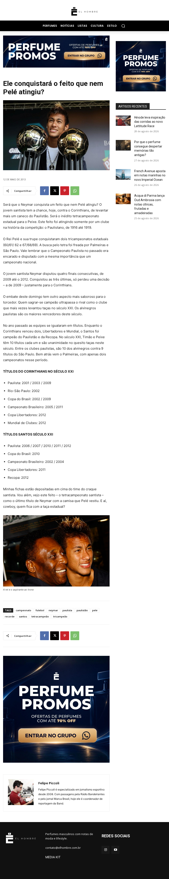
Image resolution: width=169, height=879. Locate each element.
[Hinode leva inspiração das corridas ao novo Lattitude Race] (123, 120)
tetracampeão (40, 616)
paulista (67, 610)
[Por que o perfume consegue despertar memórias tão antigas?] (123, 145)
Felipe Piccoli (48, 783)
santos (23, 616)
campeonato (23, 610)
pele (94, 610)
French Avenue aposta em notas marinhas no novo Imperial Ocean (149, 175)
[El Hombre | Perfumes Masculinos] (84, 11)
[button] (123, 25)
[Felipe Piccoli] (21, 793)
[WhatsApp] (74, 190)
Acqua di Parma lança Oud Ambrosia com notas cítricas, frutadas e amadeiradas (149, 204)
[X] (54, 190)
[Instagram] (105, 850)
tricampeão (60, 616)
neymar (53, 610)
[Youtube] (115, 850)
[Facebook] (44, 190)
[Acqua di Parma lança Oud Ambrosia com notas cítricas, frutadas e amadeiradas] (123, 199)
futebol (40, 610)
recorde (10, 616)
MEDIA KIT (53, 857)
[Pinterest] (64, 190)
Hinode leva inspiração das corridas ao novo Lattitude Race (149, 122)
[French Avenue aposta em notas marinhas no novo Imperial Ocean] (123, 174)
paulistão (82, 610)
